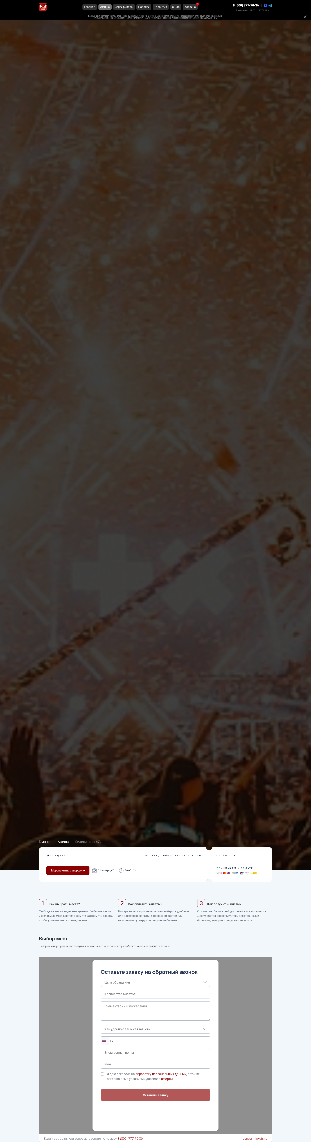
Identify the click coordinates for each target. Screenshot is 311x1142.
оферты (167, 1079)
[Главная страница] (43, 7)
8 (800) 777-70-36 (246, 5)
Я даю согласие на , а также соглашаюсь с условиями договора (153, 1076)
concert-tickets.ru (255, 1138)
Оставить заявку (155, 1095)
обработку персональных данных (161, 1074)
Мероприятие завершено (68, 870)
